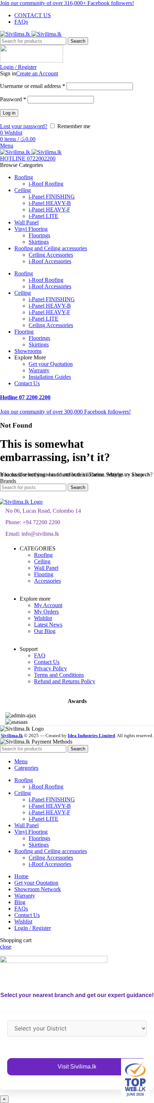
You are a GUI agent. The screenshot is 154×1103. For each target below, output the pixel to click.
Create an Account (37, 73)
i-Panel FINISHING (52, 197)
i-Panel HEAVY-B (50, 203)
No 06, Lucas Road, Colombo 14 (43, 511)
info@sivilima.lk (40, 534)
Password (13, 99)
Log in (9, 113)
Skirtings (39, 242)
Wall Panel (46, 568)
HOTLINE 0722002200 (28, 158)
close (5, 947)
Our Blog (45, 631)
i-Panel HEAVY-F (49, 209)
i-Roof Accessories (50, 261)
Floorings (39, 235)
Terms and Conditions (59, 675)
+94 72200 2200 (41, 522)
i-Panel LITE (43, 216)
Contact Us (46, 662)
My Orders (46, 612)
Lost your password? (23, 126)
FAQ (39, 655)
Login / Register (32, 928)
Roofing (43, 555)
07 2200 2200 (25, 397)
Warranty (39, 370)
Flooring (43, 574)
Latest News (48, 625)
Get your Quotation (51, 364)
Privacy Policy (50, 668)
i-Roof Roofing (46, 184)
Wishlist (43, 618)
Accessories (47, 581)
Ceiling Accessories (51, 255)
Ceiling (42, 561)
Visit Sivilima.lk (77, 1067)
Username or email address (32, 86)
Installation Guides (50, 377)
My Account (48, 605)
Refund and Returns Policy (64, 681)
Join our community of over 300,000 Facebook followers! (65, 412)
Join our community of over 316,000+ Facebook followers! (67, 3)
